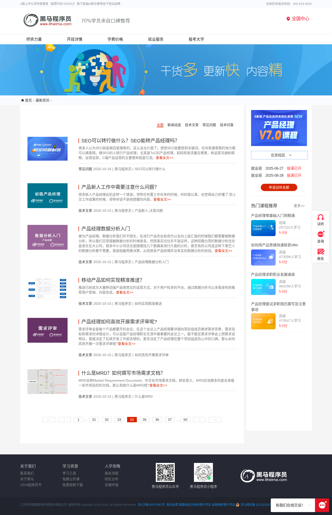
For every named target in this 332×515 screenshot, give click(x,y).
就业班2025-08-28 (276, 175)
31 (94, 420)
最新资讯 (42, 100)
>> (215, 420)
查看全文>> (164, 158)
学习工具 (69, 473)
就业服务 (156, 39)
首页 (28, 100)
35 (145, 420)
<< (49, 420)
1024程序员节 (31, 485)
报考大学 (196, 39)
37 (170, 420)
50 (185, 420)
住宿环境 (111, 485)
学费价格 (115, 39)
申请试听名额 (279, 187)
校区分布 (111, 479)
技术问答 (227, 125)
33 (119, 420)
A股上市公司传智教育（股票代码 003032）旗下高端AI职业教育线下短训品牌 (70, 4)
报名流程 (111, 473)
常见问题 (209, 125)
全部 (160, 125)
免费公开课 (70, 479)
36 (157, 420)
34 (132, 420)
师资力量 (34, 39)
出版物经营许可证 (224, 504)
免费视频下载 (72, 485)
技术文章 (192, 125)
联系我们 (27, 473)
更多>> (299, 206)
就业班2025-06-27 (276, 168)
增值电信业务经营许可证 (195, 504)
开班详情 (74, 39)
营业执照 (172, 504)
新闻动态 (174, 125)
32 (107, 420)
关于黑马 (27, 479)
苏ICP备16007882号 (151, 504)
